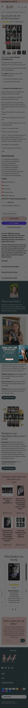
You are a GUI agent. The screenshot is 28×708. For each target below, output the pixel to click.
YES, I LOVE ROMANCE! (9, 359)
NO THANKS (9, 361)
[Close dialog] (27, 346)
